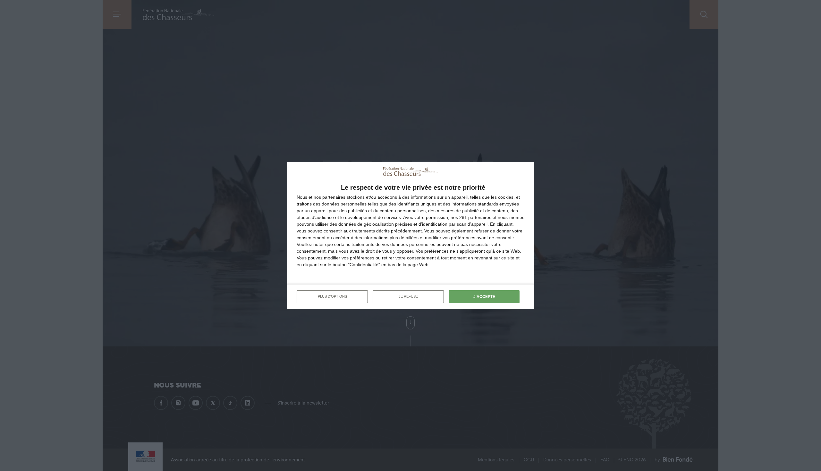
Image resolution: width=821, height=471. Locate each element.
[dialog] (410, 235)
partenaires (333, 197)
